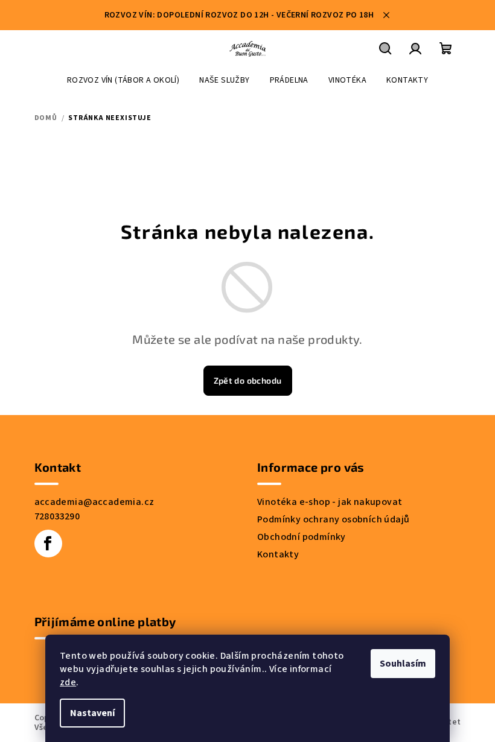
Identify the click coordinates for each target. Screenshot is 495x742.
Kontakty (278, 554)
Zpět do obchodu (248, 380)
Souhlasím (403, 663)
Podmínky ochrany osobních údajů (333, 519)
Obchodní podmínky (301, 537)
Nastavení (92, 713)
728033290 (57, 516)
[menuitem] (123, 80)
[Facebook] (48, 543)
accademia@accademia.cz (94, 502)
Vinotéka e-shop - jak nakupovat (329, 502)
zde (68, 682)
